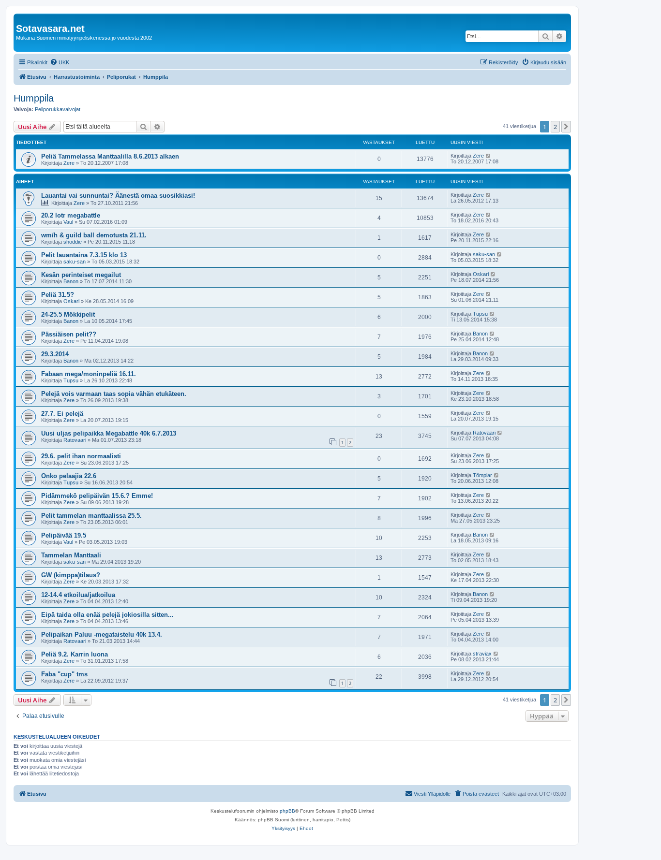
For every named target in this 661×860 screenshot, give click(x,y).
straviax (482, 653)
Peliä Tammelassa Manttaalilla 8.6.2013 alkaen (110, 156)
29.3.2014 (55, 354)
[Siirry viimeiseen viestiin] (488, 156)
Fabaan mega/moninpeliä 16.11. (88, 374)
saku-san (74, 261)
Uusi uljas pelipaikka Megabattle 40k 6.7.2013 (108, 433)
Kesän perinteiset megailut (81, 274)
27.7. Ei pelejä (62, 413)
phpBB (287, 811)
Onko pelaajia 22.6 (68, 476)
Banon (70, 281)
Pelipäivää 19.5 (63, 535)
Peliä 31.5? (57, 294)
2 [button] (555, 126)
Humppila (34, 98)
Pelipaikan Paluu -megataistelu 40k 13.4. (101, 634)
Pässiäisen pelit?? (68, 334)
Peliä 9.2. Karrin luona (74, 654)
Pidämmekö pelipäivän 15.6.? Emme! (97, 495)
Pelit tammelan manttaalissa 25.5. (91, 515)
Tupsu (480, 314)
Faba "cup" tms (64, 674)
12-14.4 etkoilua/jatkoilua (78, 594)
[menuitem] (59, 62)
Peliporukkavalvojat (57, 109)
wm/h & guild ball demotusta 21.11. (94, 235)
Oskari (481, 274)
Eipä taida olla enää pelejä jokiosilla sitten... (107, 614)
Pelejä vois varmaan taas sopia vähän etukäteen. (113, 393)
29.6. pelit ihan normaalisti (81, 456)
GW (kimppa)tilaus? (70, 575)
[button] (566, 126)
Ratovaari (74, 440)
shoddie (72, 242)
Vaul (68, 222)
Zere (69, 163)
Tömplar (482, 475)
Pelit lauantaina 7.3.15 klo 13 (84, 255)
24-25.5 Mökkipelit (68, 314)
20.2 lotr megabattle (70, 215)
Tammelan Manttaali (71, 555)
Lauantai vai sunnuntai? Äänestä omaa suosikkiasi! (118, 195)
